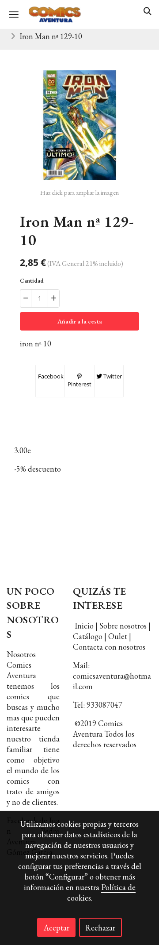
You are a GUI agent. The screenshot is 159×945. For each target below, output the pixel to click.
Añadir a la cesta (79, 321)
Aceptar (56, 928)
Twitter (112, 376)
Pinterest (79, 384)
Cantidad (32, 280)
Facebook (50, 376)
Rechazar (100, 928)
